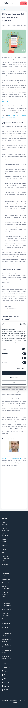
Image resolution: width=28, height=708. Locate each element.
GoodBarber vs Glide (6, 646)
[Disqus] (14, 490)
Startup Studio (4, 540)
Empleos (4, 545)
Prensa (4, 549)
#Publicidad (15, 469)
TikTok (6, 690)
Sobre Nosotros (4, 523)
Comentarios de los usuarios (6, 604)
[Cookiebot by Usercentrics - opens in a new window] (20, 324)
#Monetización (6, 469)
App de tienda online (6, 574)
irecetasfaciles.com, (16, 458)
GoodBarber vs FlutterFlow (6, 640)
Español (15, 702)
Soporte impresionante (6, 529)
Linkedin (6, 682)
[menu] (2, 3)
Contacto (5, 564)
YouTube (6, 678)
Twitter (6, 675)
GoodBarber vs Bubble (6, 634)
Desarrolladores (6, 609)
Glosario (4, 619)
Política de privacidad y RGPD (5, 558)
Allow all (14, 373)
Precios (4, 600)
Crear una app (6, 579)
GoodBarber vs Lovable (6, 651)
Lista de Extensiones (5, 587)
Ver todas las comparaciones (6, 657)
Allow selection (14, 377)
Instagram (7, 671)
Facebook (7, 667)
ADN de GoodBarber (5, 535)
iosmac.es (5, 458)
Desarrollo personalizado (6, 614)
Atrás (3, 9)
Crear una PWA (6, 583)
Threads (6, 686)
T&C (3, 553)
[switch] (24, 353)
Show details (20, 368)
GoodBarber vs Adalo (6, 629)
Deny (14, 382)
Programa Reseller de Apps (5, 594)
